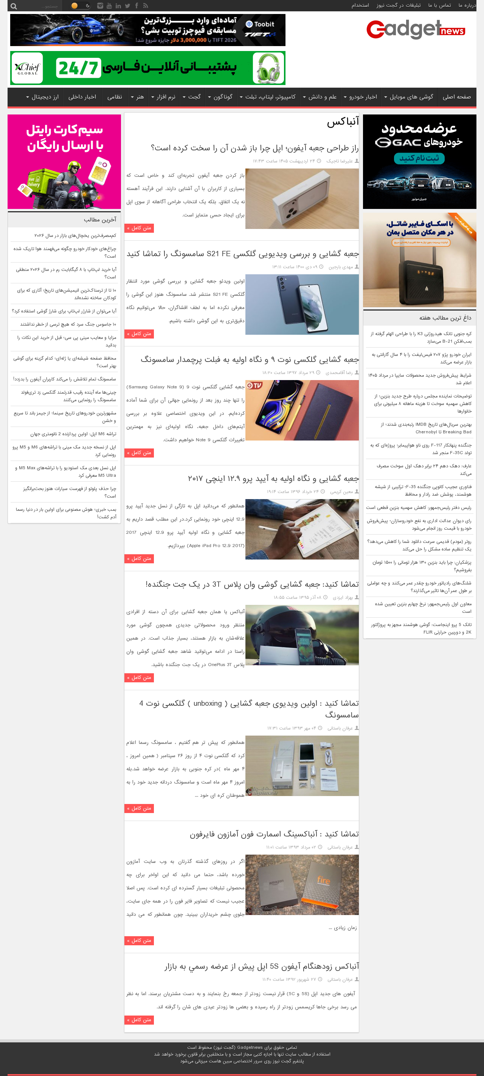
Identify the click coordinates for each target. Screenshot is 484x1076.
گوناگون (223, 97)
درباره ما (467, 5)
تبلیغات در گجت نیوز (399, 5)
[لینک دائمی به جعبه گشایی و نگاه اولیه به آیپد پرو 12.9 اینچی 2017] (302, 558)
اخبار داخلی (82, 97)
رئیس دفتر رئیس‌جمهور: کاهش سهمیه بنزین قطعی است (419, 507)
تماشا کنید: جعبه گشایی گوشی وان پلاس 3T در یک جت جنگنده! (252, 585)
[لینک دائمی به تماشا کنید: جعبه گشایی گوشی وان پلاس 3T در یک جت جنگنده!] (302, 664)
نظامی (114, 97)
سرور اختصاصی (247, 1061)
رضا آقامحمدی (339, 372)
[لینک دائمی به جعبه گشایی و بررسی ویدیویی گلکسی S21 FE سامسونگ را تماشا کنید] (302, 333)
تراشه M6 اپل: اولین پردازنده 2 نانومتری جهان (73, 434)
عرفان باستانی (340, 728)
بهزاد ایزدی (343, 597)
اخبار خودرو (363, 97)
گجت (194, 97)
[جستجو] (13, 5)
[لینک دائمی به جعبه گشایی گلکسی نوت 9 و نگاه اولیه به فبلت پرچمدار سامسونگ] (302, 439)
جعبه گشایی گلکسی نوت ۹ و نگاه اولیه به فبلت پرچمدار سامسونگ (250, 360)
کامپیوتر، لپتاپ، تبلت (270, 97)
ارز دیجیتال (45, 97)
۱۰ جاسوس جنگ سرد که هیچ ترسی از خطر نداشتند (68, 324)
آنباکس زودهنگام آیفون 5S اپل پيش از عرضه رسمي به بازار (262, 966)
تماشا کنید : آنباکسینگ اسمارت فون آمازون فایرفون (274, 834)
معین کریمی (341, 492)
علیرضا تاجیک (339, 161)
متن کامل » (139, 228)
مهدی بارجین (341, 267)
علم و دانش (323, 97)
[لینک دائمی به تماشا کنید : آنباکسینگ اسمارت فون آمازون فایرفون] (302, 914)
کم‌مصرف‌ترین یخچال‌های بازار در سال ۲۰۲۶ (75, 235)
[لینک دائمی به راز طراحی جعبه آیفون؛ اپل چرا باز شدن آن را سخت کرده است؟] (302, 227)
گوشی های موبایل (411, 97)
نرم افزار (166, 97)
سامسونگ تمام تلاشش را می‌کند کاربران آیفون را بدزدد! (64, 379)
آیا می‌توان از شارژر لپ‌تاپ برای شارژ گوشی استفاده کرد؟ (64, 311)
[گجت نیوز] (416, 42)
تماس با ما (439, 5)
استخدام (360, 5)
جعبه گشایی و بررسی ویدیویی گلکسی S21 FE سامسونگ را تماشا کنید (242, 254)
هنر (140, 97)
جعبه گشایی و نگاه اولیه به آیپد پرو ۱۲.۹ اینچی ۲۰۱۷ (273, 479)
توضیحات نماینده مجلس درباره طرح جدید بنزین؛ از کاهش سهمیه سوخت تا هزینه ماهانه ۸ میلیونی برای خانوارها (423, 404)
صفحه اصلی (457, 97)
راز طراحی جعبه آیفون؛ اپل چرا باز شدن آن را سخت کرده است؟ (255, 148)
